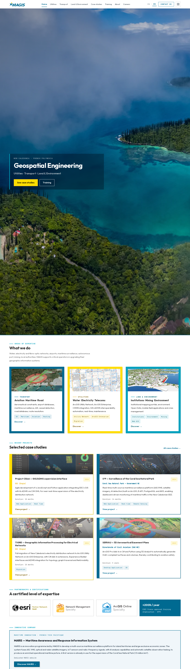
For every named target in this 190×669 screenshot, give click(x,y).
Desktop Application (113, 568)
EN (154, 4)
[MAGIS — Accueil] (17, 4)
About (117, 4)
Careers (126, 4)
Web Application (23, 504)
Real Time (38, 504)
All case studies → (172, 448)
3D (126, 568)
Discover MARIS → (26, 664)
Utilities (53, 4)
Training (108, 4)
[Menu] (178, 4)
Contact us (166, 4)
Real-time (126, 504)
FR (149, 4)
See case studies (25, 182)
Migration (20, 569)
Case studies (96, 4)
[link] (51, 484)
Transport (64, 4)
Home (44, 4)
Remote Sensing (140, 504)
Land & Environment (79, 4)
